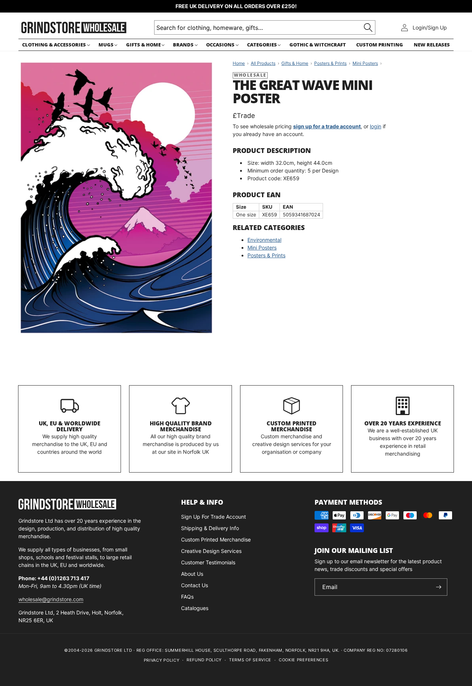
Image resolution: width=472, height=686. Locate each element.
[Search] (368, 27)
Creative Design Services (211, 551)
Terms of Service (250, 659)
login (375, 126)
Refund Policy (204, 659)
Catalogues (194, 608)
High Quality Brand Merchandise (181, 426)
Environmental (264, 240)
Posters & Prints (266, 255)
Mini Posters (262, 247)
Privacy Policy (162, 660)
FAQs (187, 596)
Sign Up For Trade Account (213, 516)
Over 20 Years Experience (402, 423)
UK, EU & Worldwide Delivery (69, 426)
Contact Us (194, 585)
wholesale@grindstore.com (50, 599)
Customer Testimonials (208, 562)
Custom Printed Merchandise (291, 426)
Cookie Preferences (304, 659)
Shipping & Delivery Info (210, 528)
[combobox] (265, 27)
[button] (54, 45)
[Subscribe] (439, 587)
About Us (192, 574)
